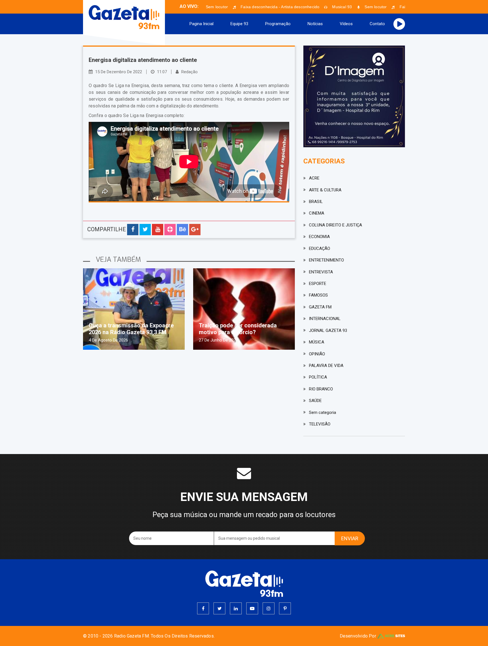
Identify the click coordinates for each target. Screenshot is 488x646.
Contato (377, 23)
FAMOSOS (318, 295)
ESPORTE (317, 283)
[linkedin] (236, 608)
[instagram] (268, 608)
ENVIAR (349, 538)
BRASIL (316, 201)
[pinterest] (285, 608)
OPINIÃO (317, 354)
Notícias (315, 23)
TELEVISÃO (319, 424)
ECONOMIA (319, 236)
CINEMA (316, 213)
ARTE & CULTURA (325, 190)
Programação (278, 23)
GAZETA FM (320, 307)
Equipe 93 (239, 23)
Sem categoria (322, 412)
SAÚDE (315, 400)
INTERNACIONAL (325, 318)
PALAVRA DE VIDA (326, 365)
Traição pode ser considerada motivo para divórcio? (238, 329)
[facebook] (203, 608)
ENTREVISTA (321, 272)
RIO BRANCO (321, 389)
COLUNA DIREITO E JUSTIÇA (335, 225)
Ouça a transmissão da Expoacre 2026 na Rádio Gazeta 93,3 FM (131, 329)
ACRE (314, 178)
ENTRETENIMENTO (326, 260)
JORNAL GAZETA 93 (328, 330)
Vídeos (346, 23)
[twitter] (219, 608)
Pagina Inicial (201, 23)
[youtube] (252, 608)
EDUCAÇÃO (319, 248)
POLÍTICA (318, 377)
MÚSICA (316, 342)
